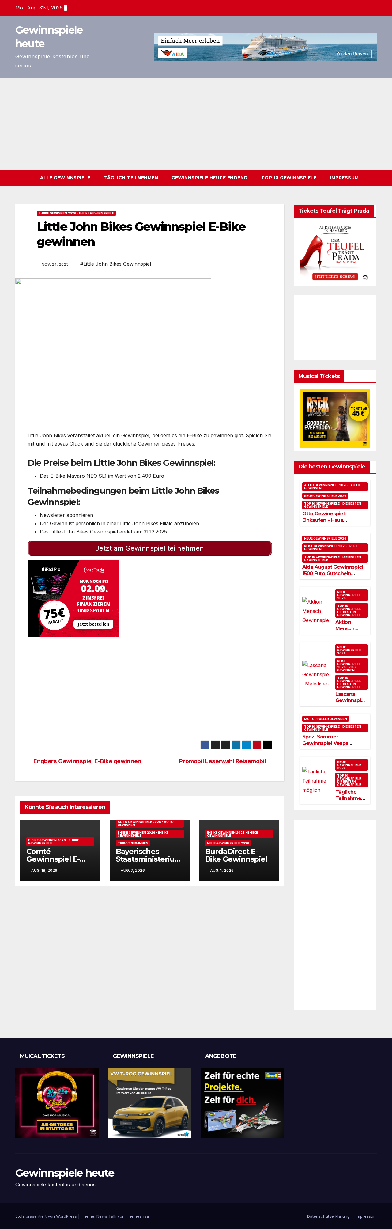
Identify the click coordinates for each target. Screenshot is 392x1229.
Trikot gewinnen (133, 843)
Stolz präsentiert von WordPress (46, 1216)
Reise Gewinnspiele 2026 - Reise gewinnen (331, 547)
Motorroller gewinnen (325, 719)
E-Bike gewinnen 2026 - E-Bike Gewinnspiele (76, 213)
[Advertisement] (196, 124)
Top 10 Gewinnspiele (289, 177)
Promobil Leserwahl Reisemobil (223, 761)
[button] (372, 178)
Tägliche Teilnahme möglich (348, 798)
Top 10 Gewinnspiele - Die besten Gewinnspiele (332, 505)
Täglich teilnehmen (131, 177)
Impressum (344, 177)
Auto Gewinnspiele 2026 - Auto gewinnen (146, 823)
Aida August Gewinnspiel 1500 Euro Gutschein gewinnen (333, 573)
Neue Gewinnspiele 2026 (228, 843)
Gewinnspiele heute (64, 1172)
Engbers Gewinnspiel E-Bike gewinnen (86, 761)
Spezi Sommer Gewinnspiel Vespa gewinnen (325, 743)
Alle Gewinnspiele (65, 177)
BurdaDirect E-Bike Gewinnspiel (236, 855)
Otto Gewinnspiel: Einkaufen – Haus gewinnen (323, 520)
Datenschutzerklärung (328, 1216)
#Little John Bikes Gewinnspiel (115, 264)
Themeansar (138, 1216)
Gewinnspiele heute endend (210, 177)
